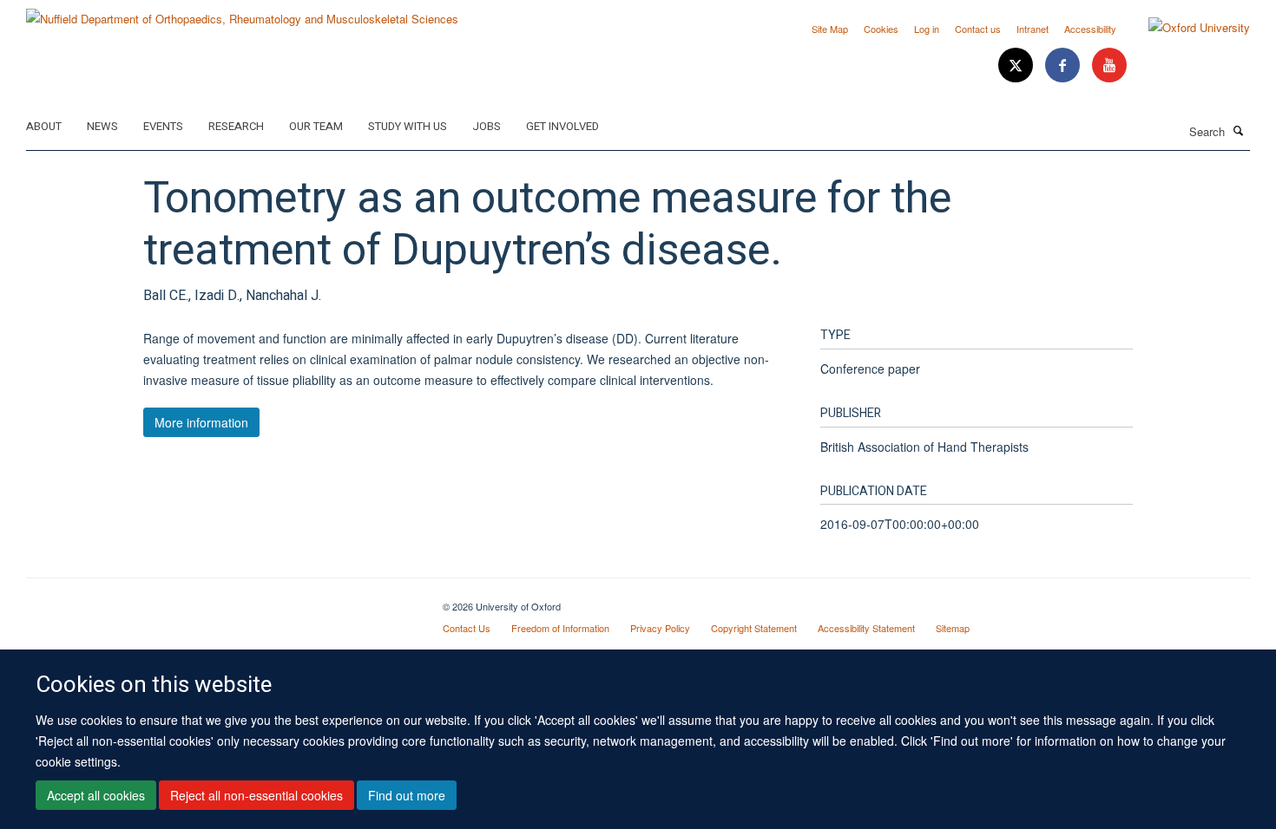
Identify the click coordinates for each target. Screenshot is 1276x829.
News (102, 126)
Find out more (406, 795)
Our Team (316, 126)
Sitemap (953, 628)
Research (236, 126)
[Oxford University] (1186, 27)
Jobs (486, 126)
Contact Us (466, 628)
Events (163, 126)
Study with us (407, 126)
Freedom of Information (560, 628)
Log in (926, 29)
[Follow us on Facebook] (1064, 65)
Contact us (978, 29)
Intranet (1032, 29)
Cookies (881, 29)
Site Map (830, 29)
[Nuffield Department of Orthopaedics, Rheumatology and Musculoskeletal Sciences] (242, 12)
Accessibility (1090, 29)
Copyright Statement (754, 628)
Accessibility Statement (866, 628)
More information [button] (201, 422)
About (44, 126)
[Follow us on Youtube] (1109, 65)
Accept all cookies (96, 795)
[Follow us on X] (1017, 65)
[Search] (1238, 130)
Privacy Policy (660, 628)
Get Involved (562, 126)
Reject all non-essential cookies (256, 795)
